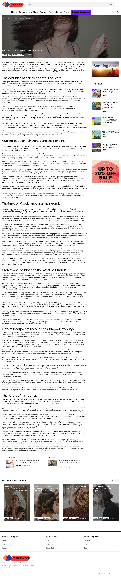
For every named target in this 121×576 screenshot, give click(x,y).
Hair (10, 54)
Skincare (21, 54)
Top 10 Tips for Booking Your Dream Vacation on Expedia (110, 132)
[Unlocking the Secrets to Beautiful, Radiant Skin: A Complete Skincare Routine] (66, 463)
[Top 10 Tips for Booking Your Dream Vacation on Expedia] (96, 134)
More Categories (91, 536)
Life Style (18, 465)
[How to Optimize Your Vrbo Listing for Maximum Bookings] (96, 147)
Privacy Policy (50, 548)
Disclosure (11, 574)
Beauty (5, 54)
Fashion (4, 540)
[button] (118, 12)
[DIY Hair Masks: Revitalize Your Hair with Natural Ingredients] (105, 502)
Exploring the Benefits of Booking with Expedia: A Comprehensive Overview (110, 106)
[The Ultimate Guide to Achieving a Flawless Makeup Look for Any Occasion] (45, 502)
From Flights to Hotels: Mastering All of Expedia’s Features (110, 91)
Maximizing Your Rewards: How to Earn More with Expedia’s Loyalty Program (109, 120)
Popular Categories (10, 536)
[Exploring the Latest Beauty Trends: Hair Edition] (75, 502)
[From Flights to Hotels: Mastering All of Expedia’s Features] (96, 93)
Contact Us (49, 544)
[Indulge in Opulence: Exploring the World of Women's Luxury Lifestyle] (23, 463)
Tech (85, 544)
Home (3, 18)
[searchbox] (66, 4)
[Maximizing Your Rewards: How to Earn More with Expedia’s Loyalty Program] (96, 121)
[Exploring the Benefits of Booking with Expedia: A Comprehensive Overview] (96, 106)
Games (4, 548)
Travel (104, 95)
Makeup (15, 54)
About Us (49, 540)
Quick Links (51, 536)
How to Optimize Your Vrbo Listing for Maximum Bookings (109, 145)
